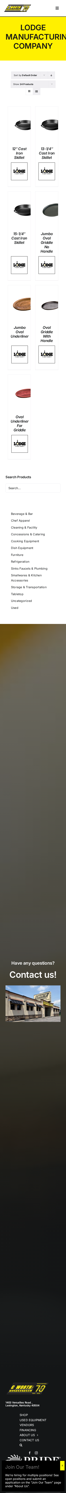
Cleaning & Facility (24, 527)
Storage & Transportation (29, 587)
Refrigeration (20, 561)
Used (14, 608)
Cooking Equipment (25, 541)
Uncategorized (21, 601)
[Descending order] (51, 75)
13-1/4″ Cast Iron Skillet (47, 153)
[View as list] (36, 91)
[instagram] (36, 1452)
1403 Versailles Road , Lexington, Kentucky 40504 (22, 1404)
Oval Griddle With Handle (47, 334)
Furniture (17, 555)
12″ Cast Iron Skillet (19, 153)
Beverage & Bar (22, 514)
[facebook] (29, 1452)
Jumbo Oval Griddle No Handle (47, 243)
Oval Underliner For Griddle (20, 423)
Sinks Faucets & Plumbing (29, 568)
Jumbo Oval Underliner (20, 332)
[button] (33, 1445)
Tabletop (17, 594)
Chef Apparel (20, 520)
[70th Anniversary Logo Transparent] (17, 5)
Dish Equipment (22, 548)
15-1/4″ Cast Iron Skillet (19, 238)
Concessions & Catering (28, 534)
